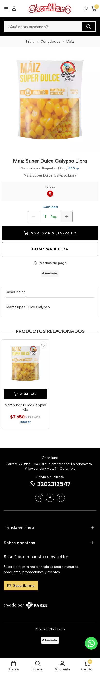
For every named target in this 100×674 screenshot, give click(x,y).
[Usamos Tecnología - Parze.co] (25, 605)
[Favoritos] (86, 8)
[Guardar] (43, 345)
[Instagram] (61, 498)
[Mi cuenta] (14, 8)
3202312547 (54, 483)
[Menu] (6, 8)
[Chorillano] (50, 8)
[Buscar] (88, 26)
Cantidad (50, 207)
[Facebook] (50, 498)
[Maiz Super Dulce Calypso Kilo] (25, 363)
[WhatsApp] (39, 498)
